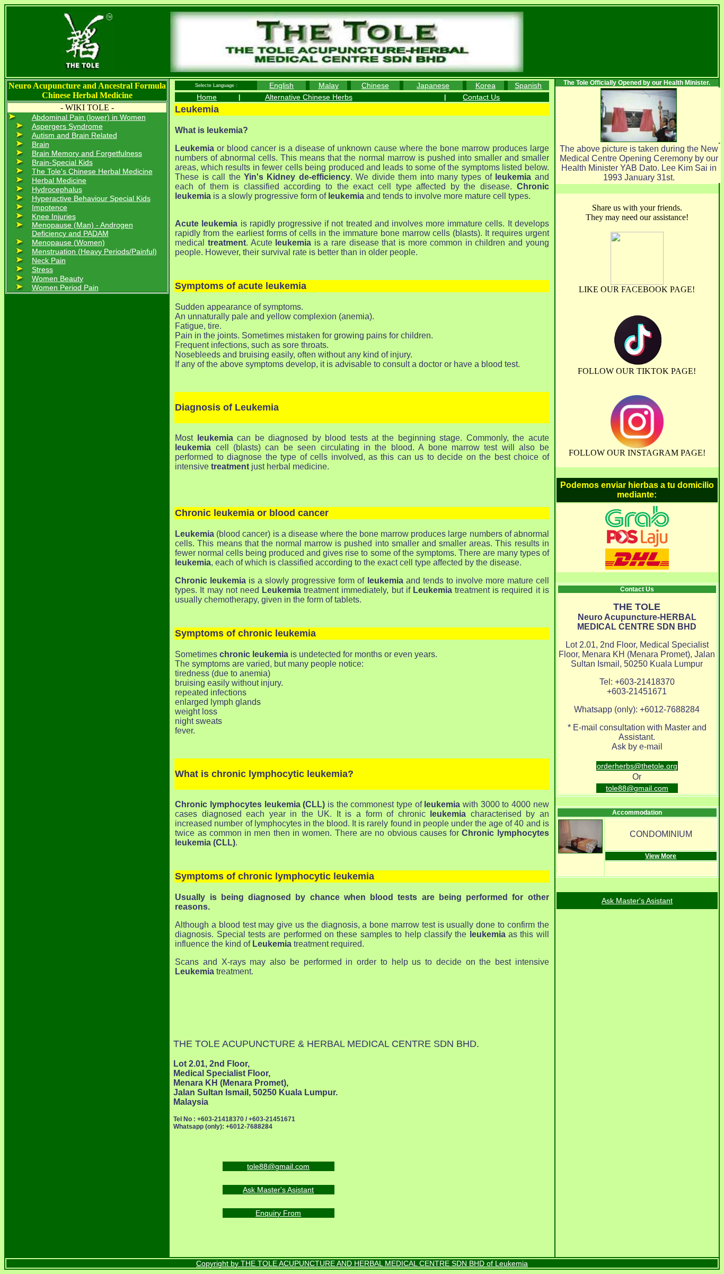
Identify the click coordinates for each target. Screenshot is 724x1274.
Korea (485, 85)
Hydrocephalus (57, 189)
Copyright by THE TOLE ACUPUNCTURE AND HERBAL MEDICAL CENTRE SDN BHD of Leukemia (362, 1263)
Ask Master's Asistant (278, 1189)
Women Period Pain (65, 287)
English (281, 85)
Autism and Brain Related (74, 135)
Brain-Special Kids (62, 162)
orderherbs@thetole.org (637, 766)
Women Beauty (57, 278)
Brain (40, 144)
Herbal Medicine (59, 180)
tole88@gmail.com (278, 1166)
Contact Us (481, 97)
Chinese (375, 85)
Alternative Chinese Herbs (308, 97)
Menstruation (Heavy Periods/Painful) (94, 251)
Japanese (433, 85)
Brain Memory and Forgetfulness (87, 153)
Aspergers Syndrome (67, 126)
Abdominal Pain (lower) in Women (89, 117)
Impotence (49, 207)
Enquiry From (278, 1213)
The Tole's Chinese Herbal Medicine (92, 171)
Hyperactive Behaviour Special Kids (91, 198)
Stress (42, 269)
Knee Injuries (54, 216)
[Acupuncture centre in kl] (637, 282)
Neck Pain (49, 260)
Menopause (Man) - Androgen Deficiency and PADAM (82, 229)
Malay (329, 85)
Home (207, 97)
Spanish (528, 85)
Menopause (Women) (68, 242)
